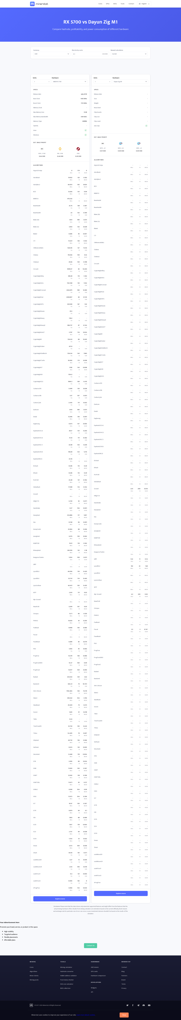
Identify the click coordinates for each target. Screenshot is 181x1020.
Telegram (138, 1005)
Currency (36, 50)
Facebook (133, 1005)
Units (35, 78)
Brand (123, 980)
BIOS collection (65, 988)
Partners (124, 975)
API (92, 992)
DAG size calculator (66, 984)
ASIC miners (95, 967)
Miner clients (34, 975)
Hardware (55, 78)
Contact (131, 3)
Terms (124, 984)
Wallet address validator (68, 975)
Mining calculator (66, 967)
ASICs (115, 3)
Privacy (124, 988)
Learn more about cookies (85, 1015)
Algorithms (33, 971)
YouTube (144, 1005)
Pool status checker (67, 980)
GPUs (107, 3)
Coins (100, 3)
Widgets (94, 988)
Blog (123, 971)
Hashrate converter (66, 971)
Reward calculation (117, 50)
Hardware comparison (98, 975)
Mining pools (34, 980)
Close (124, 1015)
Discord (149, 1005)
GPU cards (94, 971)
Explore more (60, 898)
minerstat (39, 3)
